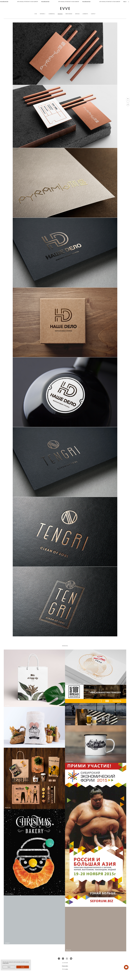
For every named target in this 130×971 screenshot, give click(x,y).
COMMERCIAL (52, 13)
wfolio (66, 969)
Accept (22, 967)
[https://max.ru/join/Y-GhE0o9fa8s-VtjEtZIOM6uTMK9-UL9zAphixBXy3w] (71, 958)
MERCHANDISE (69, 13)
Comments (85, 13)
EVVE (36, 13)
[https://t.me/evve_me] (59, 958)
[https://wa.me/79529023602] (67, 958)
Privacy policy (65, 965)
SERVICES (77, 13)
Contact (93, 13)
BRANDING (60, 13)
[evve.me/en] (65, 8)
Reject (9, 967)
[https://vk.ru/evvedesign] (63, 958)
